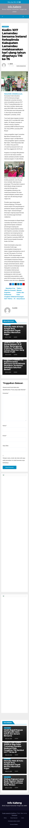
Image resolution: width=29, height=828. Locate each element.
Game (22, 818)
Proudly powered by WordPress (9, 813)
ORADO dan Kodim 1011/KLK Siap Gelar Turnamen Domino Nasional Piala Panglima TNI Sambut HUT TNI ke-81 (14, 747)
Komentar (6, 393)
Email (5, 435)
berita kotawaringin (21, 65)
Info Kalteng (14, 6)
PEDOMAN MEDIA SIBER (14, 821)
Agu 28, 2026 (8, 754)
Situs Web (5, 445)
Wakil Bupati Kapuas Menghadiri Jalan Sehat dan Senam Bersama (13, 733)
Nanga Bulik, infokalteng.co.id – (13, 93)
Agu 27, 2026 (8, 771)
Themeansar (14, 815)
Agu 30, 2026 (8, 738)
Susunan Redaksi (14, 824)
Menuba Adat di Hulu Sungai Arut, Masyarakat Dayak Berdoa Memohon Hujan (13, 330)
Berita (5, 818)
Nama (5, 425)
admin (11, 64)
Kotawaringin (5, 26)
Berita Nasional (14, 818)
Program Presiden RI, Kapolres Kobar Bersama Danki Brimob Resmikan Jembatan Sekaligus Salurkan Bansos (14, 365)
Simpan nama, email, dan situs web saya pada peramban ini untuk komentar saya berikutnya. (14, 460)
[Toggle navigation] (26, 16)
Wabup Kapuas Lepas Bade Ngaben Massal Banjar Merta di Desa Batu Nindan (14, 782)
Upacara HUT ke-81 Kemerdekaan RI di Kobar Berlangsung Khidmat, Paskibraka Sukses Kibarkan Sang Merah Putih (14, 347)
